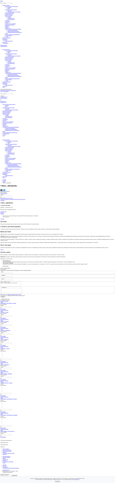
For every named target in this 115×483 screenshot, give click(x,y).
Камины (9, 7)
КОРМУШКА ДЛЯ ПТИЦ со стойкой (8, 303)
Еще (4, 87)
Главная (4, 179)
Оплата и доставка (6, 37)
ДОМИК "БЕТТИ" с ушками (6, 382)
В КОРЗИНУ (3, 198)
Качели (6, 26)
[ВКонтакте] (4, 190)
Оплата (23, 199)
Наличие (16, 199)
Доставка (20, 199)
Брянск (1, 90)
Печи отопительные (7, 449)
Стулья (6, 36)
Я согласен (57, 481)
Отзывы (6, 199)
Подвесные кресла (9, 14)
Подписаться (14, 475)
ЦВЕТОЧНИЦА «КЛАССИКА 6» (7, 431)
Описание (2, 199)
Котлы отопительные (9, 12)
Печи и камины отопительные (11, 6)
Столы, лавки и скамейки (10, 23)
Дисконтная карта (9, 41)
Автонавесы (7, 21)
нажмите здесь (76, 479)
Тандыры (10, 10)
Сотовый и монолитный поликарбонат (13, 29)
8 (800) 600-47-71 (3, 46)
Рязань (8, 90)
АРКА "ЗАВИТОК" (4, 339)
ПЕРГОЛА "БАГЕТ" (4, 321)
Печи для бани (8, 16)
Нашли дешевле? (3, 193)
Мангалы (5, 454)
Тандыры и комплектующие (11, 9)
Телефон (3, 275)
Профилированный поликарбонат (15, 32)
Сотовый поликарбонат (12, 30)
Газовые (9, 17)
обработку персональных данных (14, 294)
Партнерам (5, 38)
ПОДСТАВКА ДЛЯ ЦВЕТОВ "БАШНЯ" (9, 415)
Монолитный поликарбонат (13, 31)
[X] (1, 190)
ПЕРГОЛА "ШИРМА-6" (5, 330)
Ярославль (14, 90)
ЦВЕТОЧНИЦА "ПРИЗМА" (6, 373)
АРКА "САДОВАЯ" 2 (5, 364)
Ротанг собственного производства (12, 34)
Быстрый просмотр (4, 301)
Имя (2, 271)
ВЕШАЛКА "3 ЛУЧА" (5, 348)
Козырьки (7, 25)
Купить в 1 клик (9, 198)
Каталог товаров (6, 5)
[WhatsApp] (3, 190)
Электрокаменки (11, 19)
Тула (11, 90)
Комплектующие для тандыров (14, 11)
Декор (6, 33)
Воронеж (5, 90)
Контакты (5, 42)
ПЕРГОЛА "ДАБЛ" (4, 312)
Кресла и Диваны (8, 15)
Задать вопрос (11, 199)
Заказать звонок (3, 45)
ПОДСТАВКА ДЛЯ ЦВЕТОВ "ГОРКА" (8, 399)
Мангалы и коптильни (9, 24)
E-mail (2, 278)
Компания (5, 39)
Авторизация (5, 43)
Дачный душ (7, 28)
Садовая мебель (8, 35)
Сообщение (4, 287)
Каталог (4, 180)
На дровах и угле (11, 18)
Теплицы (7, 20)
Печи (9, 8)
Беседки (7, 22)
